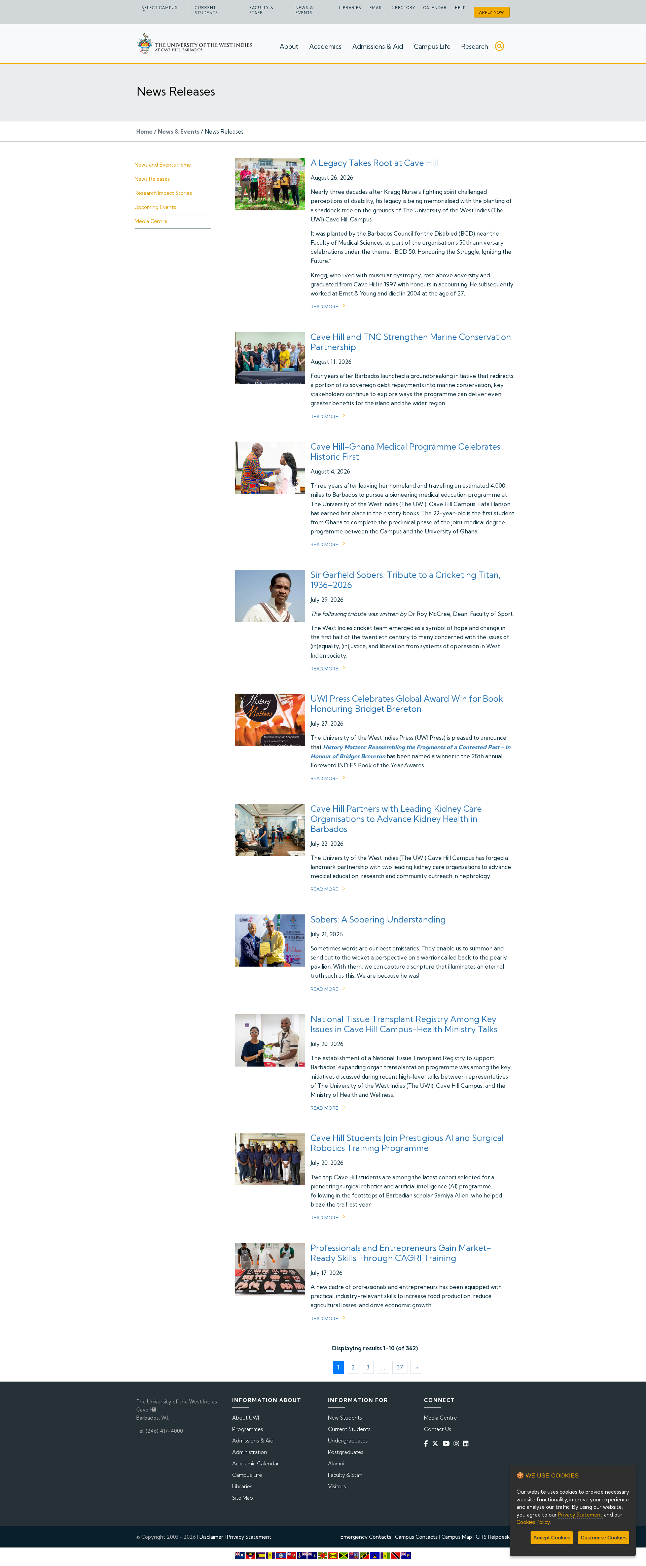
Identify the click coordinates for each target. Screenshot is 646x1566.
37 (400, 1367)
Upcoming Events (155, 207)
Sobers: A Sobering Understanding (378, 919)
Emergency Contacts (365, 1537)
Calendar (435, 7)
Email (376, 7)
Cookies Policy (533, 1522)
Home (144, 131)
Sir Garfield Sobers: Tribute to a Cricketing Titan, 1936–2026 (406, 579)
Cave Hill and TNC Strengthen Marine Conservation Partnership (411, 342)
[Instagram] (458, 1443)
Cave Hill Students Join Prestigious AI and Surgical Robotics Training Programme (407, 1143)
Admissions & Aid (377, 46)
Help (460, 7)
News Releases (152, 179)
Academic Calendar (255, 1463)
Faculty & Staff (261, 10)
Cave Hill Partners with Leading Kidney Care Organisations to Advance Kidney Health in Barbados (396, 818)
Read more (324, 307)
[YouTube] (447, 1443)
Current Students (206, 10)
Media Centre (151, 221)
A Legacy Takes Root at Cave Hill (374, 163)
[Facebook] (427, 1443)
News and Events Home (163, 165)
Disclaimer (211, 1537)
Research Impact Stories (163, 193)
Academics (325, 46)
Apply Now (491, 12)
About (289, 46)
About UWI (245, 1418)
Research (474, 46)
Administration (249, 1452)
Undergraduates (348, 1440)
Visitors (337, 1486)
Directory (403, 7)
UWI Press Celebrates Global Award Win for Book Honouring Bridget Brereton (407, 703)
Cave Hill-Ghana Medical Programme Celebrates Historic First (405, 451)
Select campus (160, 7)
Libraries (350, 7)
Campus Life (432, 46)
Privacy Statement (249, 1537)
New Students (345, 1418)
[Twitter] (436, 1443)
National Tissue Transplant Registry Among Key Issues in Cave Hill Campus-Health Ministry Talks (404, 1024)
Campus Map (456, 1537)
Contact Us (437, 1429)
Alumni (336, 1463)
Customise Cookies (603, 1537)
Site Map (242, 1498)
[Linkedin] (467, 1443)
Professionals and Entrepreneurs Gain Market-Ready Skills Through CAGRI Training (401, 1253)
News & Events (304, 10)
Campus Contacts (416, 1537)
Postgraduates (345, 1452)
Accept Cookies (551, 1537)
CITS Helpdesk (493, 1537)
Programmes (247, 1429)
